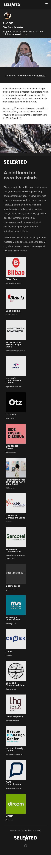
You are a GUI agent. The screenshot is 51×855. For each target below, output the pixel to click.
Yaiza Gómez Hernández (13, 27)
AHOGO (41, 75)
